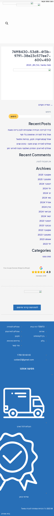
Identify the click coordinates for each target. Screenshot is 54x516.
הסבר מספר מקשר (47, 1)
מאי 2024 (46, 197)
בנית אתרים (5, 513)
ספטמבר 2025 (44, 179)
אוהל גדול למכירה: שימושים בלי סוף (35, 134)
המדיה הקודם (45, 105)
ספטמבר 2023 (44, 234)
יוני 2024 (47, 193)
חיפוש (48, 112)
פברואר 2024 (45, 211)
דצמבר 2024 (45, 184)
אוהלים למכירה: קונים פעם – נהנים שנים (34, 144)
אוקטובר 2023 (44, 230)
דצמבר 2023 (45, 221)
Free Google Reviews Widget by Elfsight (17, 268)
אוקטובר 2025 (44, 174)
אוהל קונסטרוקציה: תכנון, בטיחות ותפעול (33, 139)
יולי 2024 (47, 188)
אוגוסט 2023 (45, 239)
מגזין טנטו (47, 256)
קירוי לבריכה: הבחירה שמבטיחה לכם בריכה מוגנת (29, 130)
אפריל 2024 (45, 202)
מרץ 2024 (46, 207)
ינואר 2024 (46, 216)
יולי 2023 (47, 244)
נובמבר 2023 (45, 225)
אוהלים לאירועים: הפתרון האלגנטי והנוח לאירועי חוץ (29, 148)
